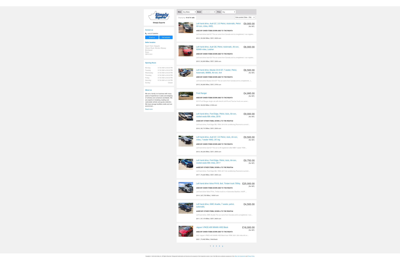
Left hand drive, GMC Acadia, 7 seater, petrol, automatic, (215, 205)
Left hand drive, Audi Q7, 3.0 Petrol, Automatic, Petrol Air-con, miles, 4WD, (218, 24)
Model (199, 12)
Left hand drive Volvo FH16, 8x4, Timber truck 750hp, (218, 183)
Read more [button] (149, 109)
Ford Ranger (201, 93)
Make (179, 12)
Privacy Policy (251, 256)
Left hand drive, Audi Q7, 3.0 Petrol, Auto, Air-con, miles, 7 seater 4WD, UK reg (217, 138)
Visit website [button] (166, 37)
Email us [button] (152, 37)
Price (219, 12)
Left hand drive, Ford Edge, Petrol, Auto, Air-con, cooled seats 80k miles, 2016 (216, 115)
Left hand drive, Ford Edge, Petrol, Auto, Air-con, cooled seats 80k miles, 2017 (216, 161)
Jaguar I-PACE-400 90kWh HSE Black (212, 227)
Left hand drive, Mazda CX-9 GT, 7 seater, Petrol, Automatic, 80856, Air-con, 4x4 (216, 71)
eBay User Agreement (240, 256)
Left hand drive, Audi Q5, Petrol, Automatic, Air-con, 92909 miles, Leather (217, 48)
